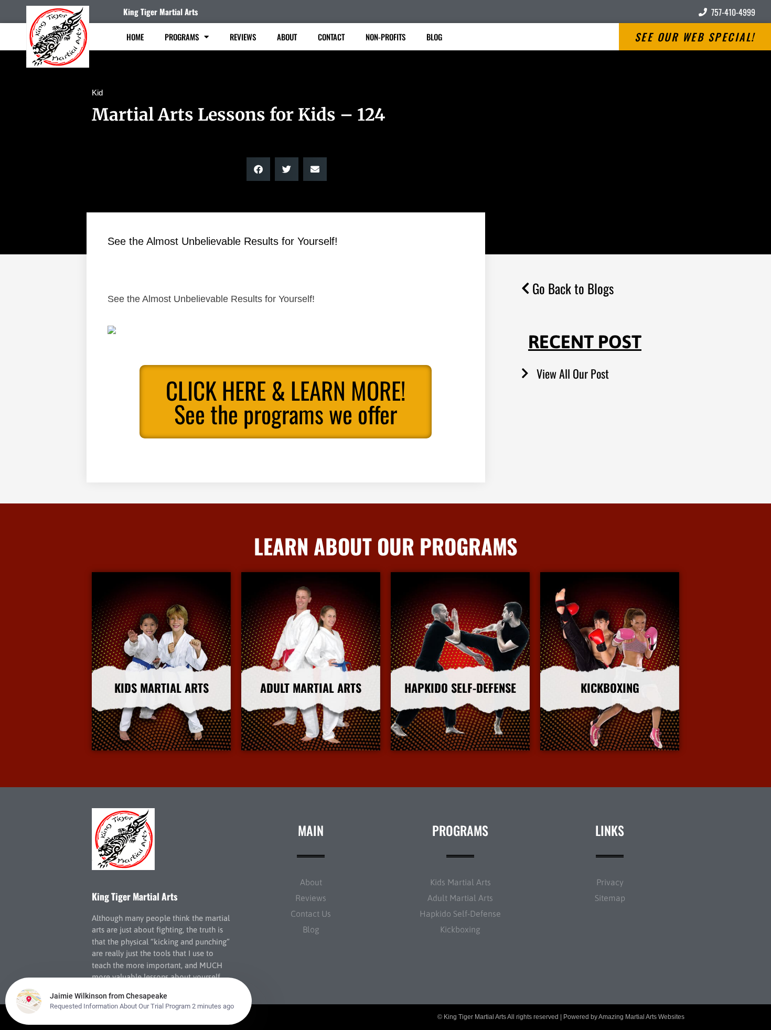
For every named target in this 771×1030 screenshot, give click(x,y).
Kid (97, 92)
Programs (182, 36)
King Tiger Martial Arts (160, 11)
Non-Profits (385, 36)
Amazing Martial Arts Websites (641, 1017)
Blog (434, 36)
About (287, 36)
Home (135, 36)
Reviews (243, 36)
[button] (258, 169)
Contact (331, 36)
